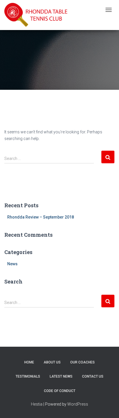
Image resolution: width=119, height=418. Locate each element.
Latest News (61, 376)
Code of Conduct (59, 391)
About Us (52, 362)
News (12, 264)
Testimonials (28, 376)
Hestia (36, 404)
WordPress (77, 404)
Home (29, 362)
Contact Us (92, 376)
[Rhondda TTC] (36, 15)
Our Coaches (82, 362)
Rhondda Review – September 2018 (40, 217)
